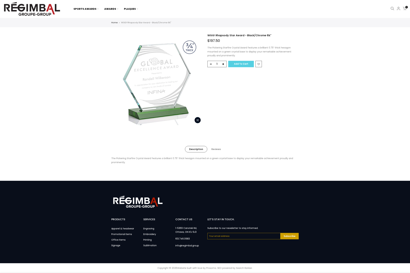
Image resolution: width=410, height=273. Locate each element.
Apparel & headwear (122, 228)
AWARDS (110, 9)
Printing (147, 239)
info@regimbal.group (187, 245)
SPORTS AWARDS (85, 9)
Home (114, 22)
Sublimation (150, 245)
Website (181, 268)
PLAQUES (130, 9)
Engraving (148, 228)
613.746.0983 (182, 238)
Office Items (118, 239)
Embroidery (149, 234)
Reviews (216, 149)
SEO (219, 268)
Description (196, 149)
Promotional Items (121, 234)
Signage (115, 245)
